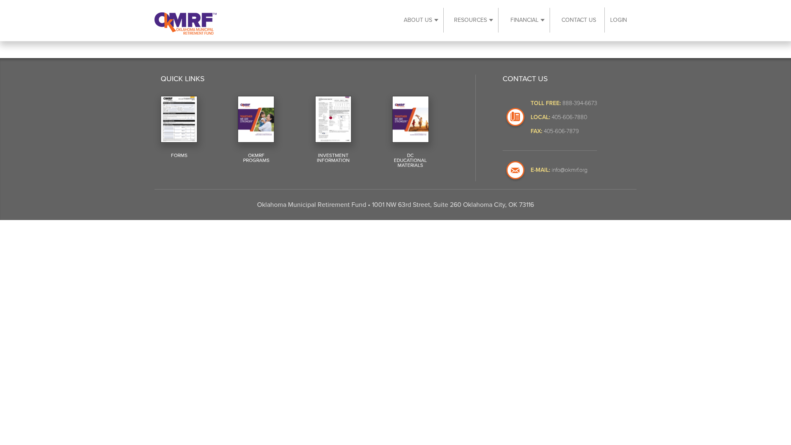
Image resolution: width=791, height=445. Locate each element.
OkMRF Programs (256, 158)
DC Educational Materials (410, 160)
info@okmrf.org (569, 169)
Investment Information (333, 158)
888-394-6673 (579, 103)
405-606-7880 (569, 117)
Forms (179, 155)
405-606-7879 (561, 131)
